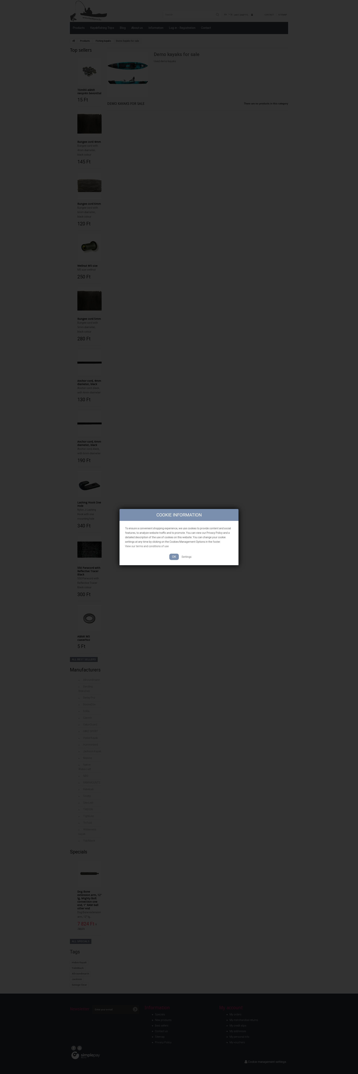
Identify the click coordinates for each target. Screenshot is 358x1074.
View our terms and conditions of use (147, 546)
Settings (186, 556)
